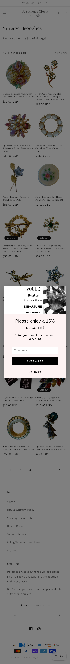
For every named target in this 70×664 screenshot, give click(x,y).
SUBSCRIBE (35, 360)
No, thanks (35, 371)
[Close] (60, 292)
